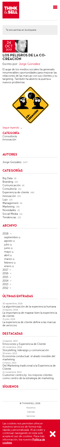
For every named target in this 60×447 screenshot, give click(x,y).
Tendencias (9, 217)
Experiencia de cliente (15, 192)
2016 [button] (5, 273)
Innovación (9, 139)
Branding (7, 181)
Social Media (10, 213)
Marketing (8, 206)
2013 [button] (5, 284)
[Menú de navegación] (55, 7)
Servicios (30, 416)
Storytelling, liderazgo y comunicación (25, 350)
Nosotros (31, 408)
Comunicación (11, 185)
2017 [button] (5, 269)
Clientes (31, 412)
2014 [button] (5, 280)
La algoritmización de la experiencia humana (29, 306)
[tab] (30, 233)
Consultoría (9, 136)
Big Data (7, 178)
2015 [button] (5, 277)
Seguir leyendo (10, 127)
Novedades (9, 210)
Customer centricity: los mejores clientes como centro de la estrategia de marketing (28, 377)
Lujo (5, 199)
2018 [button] (5, 233)
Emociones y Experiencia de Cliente (24, 344)
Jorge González (29, 64)
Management (10, 203)
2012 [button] (5, 288)
